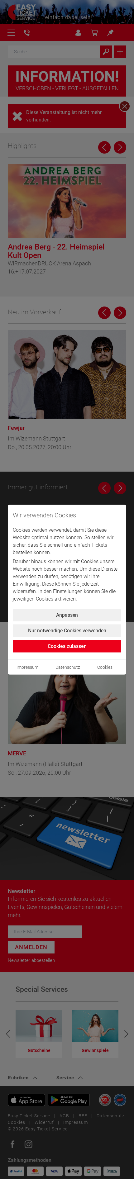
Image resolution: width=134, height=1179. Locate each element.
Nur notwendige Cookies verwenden (67, 630)
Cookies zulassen (67, 646)
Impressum (27, 666)
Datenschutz (67, 666)
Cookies (104, 666)
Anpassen (67, 615)
